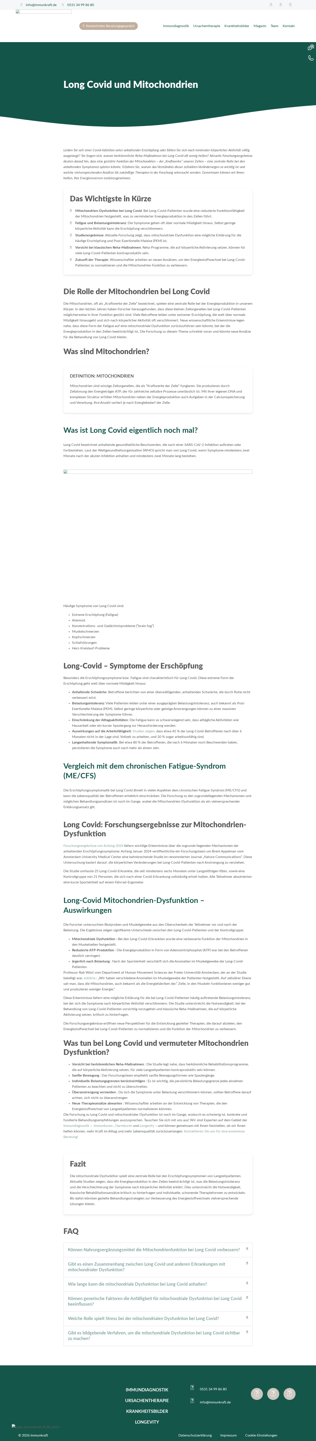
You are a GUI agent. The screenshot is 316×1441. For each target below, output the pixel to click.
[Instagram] (273, 1394)
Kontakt (289, 26)
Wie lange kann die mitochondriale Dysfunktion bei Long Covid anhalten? (137, 1284)
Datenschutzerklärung (195, 1435)
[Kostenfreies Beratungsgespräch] (311, 47)
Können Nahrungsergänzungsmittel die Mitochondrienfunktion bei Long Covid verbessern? (154, 1250)
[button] (158, 1250)
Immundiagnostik (176, 26)
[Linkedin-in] (290, 1394)
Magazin (260, 26)
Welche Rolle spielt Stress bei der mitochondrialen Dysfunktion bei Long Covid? (143, 1319)
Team (274, 26)
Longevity (147, 1422)
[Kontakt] (311, 58)
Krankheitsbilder (236, 26)
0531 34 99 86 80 (213, 1389)
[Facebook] (257, 1394)
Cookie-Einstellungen (261, 1435)
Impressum (228, 1435)
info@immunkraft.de (215, 1402)
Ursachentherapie (206, 26)
